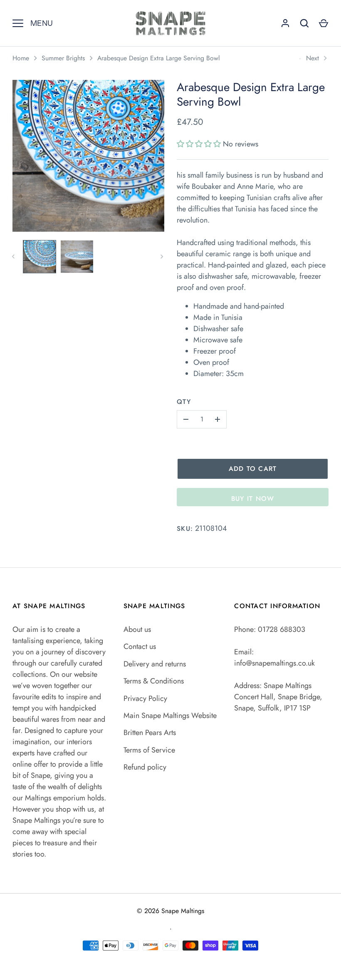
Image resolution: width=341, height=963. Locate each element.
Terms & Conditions (154, 681)
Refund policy (145, 767)
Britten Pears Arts (150, 732)
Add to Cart (253, 468)
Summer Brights (63, 58)
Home (20, 58)
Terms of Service (149, 750)
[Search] (304, 23)
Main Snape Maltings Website (170, 715)
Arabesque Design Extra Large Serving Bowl (158, 58)
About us (137, 629)
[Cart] (323, 23)
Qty (184, 401)
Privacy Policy (145, 698)
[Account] (285, 23)
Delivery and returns (155, 664)
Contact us (140, 646)
